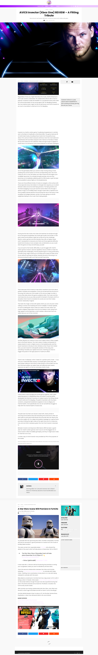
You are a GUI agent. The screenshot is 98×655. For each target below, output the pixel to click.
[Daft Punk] (62, 563)
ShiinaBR (43, 547)
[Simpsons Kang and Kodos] (62, 548)
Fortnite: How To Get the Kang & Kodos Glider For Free (71, 548)
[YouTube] (75, 6)
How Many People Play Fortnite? (28, 600)
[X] (73, 6)
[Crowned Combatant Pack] (62, 558)
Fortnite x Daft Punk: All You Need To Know (72, 562)
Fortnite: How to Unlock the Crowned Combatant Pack (70, 557)
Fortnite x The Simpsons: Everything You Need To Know (71, 553)
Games (46, 6)
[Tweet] (33, 479)
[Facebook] (71, 6)
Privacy (57, 6)
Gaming (47, 9)
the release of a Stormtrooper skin (33, 571)
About (52, 6)
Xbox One (71, 529)
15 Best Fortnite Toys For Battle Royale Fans (31, 602)
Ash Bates (46, 20)
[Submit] (54, 479)
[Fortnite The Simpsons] (62, 553)
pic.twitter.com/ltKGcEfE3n (30, 557)
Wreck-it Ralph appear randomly (48, 580)
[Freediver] (62, 543)
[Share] (23, 479)
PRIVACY (28, 653)
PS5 (67, 529)
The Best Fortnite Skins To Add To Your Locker (31, 604)
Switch (69, 531)
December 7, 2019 (41, 560)
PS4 (64, 529)
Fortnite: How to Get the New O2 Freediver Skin (71, 543)
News (18, 506)
